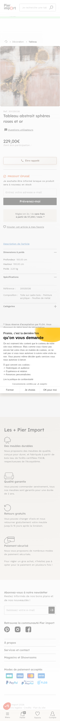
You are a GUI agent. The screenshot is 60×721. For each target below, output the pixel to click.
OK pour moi (50, 389)
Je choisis (30, 389)
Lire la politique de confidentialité (18, 379)
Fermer (10, 389)
